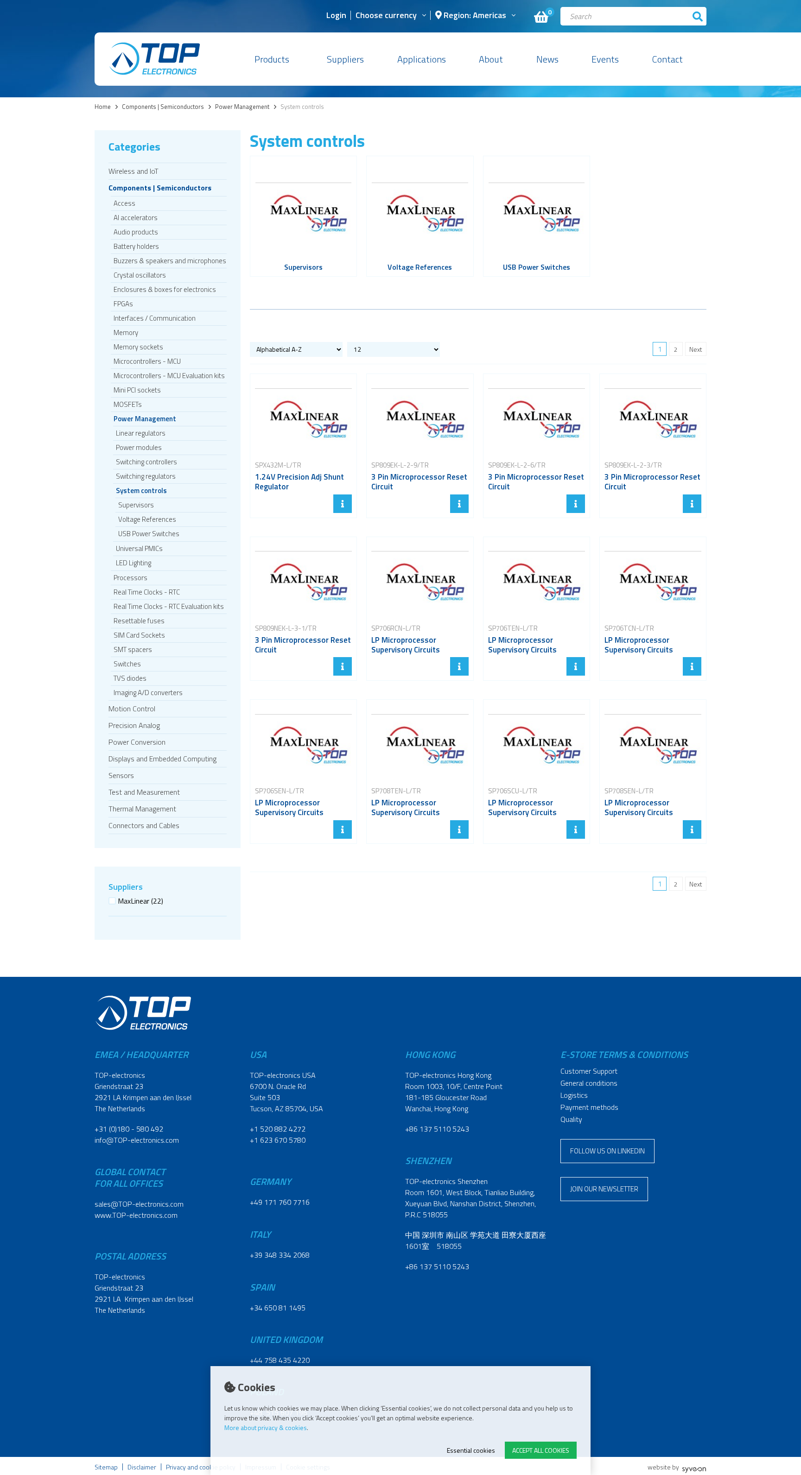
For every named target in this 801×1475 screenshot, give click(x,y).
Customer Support (588, 1070)
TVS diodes (130, 678)
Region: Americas (474, 16)
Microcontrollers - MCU (147, 361)
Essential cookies (471, 1450)
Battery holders (136, 246)
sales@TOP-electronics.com (139, 1203)
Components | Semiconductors (163, 106)
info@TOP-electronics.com (137, 1140)
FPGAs (123, 303)
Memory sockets (138, 347)
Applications (421, 59)
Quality (571, 1119)
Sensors (121, 775)
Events (605, 59)
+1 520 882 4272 (277, 1128)
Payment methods (589, 1107)
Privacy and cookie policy (200, 1466)
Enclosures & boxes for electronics (165, 289)
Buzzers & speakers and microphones (170, 260)
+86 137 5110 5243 (437, 1128)
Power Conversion (136, 741)
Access (124, 203)
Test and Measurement (144, 792)
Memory (126, 332)
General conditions (588, 1083)
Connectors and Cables (143, 825)
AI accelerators (136, 217)
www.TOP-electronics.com (136, 1215)
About (491, 59)
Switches (127, 663)
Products (271, 59)
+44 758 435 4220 (280, 1360)
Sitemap (106, 1466)
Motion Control (131, 708)
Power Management (242, 106)
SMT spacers (133, 649)
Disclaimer (141, 1466)
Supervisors (136, 505)
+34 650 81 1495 (277, 1307)
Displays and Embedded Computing (162, 758)
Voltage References (147, 519)
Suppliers (345, 59)
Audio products (136, 232)
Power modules (139, 447)
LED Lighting (133, 562)
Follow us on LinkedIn (607, 1151)
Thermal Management (142, 808)
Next (695, 349)
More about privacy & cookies (265, 1427)
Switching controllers (146, 461)
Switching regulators (146, 476)
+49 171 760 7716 (280, 1202)
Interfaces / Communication (155, 318)
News (547, 59)
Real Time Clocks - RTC (147, 592)
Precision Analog (134, 725)
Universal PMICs (139, 548)
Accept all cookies (540, 1450)
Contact (667, 59)
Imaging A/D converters (148, 692)
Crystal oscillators (140, 275)
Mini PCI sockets (137, 390)
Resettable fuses (139, 620)
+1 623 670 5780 (277, 1140)
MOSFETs (128, 404)
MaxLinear (140, 900)
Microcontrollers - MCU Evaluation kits (169, 375)
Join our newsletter (604, 1189)
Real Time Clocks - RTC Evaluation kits (169, 606)
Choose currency (386, 16)
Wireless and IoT (133, 171)
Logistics (574, 1095)
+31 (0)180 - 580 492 (129, 1128)
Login (336, 16)
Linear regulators (140, 433)
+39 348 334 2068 (280, 1254)
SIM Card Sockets (139, 635)
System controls (141, 490)
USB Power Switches (148, 533)
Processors (130, 577)
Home (103, 106)
